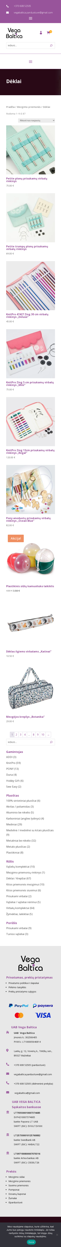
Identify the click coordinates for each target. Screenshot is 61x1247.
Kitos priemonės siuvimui (21, 890)
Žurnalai (12, 1198)
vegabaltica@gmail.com (27, 1093)
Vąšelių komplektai (17, 866)
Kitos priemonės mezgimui (22, 884)
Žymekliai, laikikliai (17, 914)
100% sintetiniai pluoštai (21, 800)
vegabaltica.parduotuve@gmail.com (33, 12)
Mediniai (11, 824)
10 (42, 734)
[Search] (51, 45)
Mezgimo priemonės (29, 106)
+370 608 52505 (22, 6)
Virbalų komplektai (17, 908)
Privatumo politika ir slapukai (23, 983)
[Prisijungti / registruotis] (41, 34)
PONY (10, 769)
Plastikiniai (13, 852)
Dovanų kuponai (17, 1193)
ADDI (9, 757)
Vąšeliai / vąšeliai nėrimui (21, 902)
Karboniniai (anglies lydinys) (23, 818)
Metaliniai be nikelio (18, 840)
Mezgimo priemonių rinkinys (23, 872)
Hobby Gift (13, 781)
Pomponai (13, 1189)
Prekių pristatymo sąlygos (22, 991)
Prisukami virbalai (17, 896)
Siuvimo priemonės (18, 1185)
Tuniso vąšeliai (15, 934)
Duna (9, 774)
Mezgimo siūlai (16, 1176)
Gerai (31, 1242)
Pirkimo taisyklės (17, 987)
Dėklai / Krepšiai (16, 878)
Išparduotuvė (15, 1202)
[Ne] (57, 1234)
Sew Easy (11, 786)
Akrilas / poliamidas (18, 806)
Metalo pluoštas (16, 846)
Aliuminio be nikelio (18, 812)
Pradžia (10, 106)
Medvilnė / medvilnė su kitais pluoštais (30, 830)
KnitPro (10, 763)
